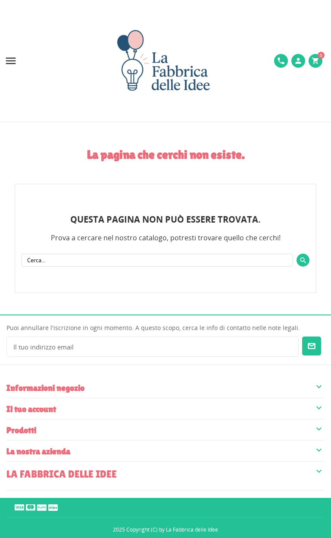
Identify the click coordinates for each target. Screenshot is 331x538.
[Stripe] (53, 507)
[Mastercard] (30, 507)
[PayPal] (42, 507)
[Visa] (19, 507)
